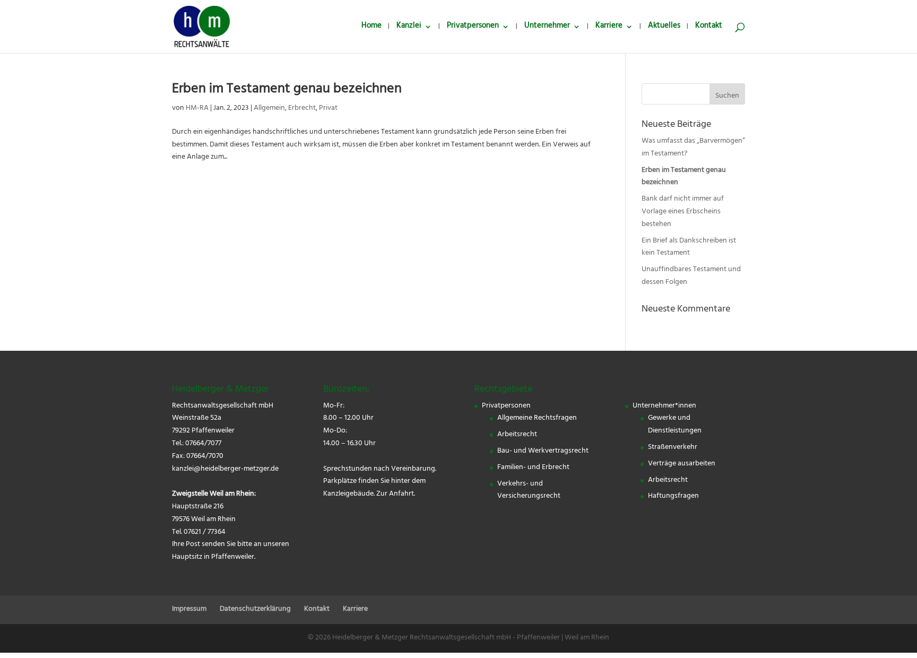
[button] (727, 94)
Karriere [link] (608, 28)
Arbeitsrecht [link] (517, 435)
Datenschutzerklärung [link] (255, 609)
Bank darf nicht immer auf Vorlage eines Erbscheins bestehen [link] (683, 212)
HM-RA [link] (197, 108)
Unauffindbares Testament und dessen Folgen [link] (691, 276)
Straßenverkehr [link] (672, 447)
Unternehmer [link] (547, 28)
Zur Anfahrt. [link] (395, 494)
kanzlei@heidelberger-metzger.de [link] (225, 469)
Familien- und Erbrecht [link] (533, 468)
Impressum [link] (189, 609)
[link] (202, 27)
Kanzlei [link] (408, 28)
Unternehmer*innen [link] (664, 406)
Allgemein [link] (269, 108)
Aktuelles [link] (664, 28)
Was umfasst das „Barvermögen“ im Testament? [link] (693, 147)
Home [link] (371, 28)
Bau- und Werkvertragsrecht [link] (543, 451)
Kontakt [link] (708, 28)
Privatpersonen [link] (473, 28)
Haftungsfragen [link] (673, 496)
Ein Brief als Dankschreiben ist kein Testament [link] (689, 247)
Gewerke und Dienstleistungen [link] (675, 424)
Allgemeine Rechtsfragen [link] (537, 418)
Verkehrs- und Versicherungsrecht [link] (528, 490)
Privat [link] (328, 108)
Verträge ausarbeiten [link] (681, 464)
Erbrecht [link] (302, 108)
